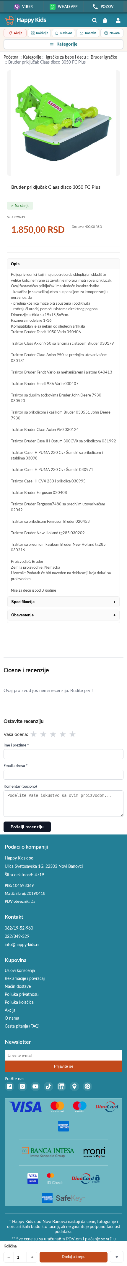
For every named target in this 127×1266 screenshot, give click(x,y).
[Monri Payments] (94, 1152)
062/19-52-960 (19, 928)
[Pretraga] (94, 20)
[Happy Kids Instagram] (22, 1086)
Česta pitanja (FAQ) (22, 1026)
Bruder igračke (104, 57)
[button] (63, 44)
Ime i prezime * (16, 745)
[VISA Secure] (33, 1178)
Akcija (10, 1010)
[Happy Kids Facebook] (9, 1086)
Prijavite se (63, 1066)
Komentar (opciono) (20, 787)
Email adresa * (16, 766)
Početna (11, 57)
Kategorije (32, 57)
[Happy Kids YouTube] (35, 1086)
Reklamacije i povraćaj (25, 979)
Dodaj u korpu (73, 1257)
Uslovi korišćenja (20, 971)
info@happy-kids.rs (22, 945)
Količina (10, 1246)
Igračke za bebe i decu (66, 57)
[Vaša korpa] (106, 20)
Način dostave (18, 987)
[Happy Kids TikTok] (48, 1086)
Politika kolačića (19, 1002)
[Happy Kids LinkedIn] (61, 1086)
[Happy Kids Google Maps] (74, 1086)
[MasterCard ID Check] (55, 1178)
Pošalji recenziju (27, 826)
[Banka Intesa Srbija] (48, 1152)
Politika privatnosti (22, 995)
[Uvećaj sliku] (63, 123)
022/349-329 (17, 937)
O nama (12, 1018)
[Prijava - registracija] (118, 20)
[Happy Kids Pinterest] (87, 1086)
